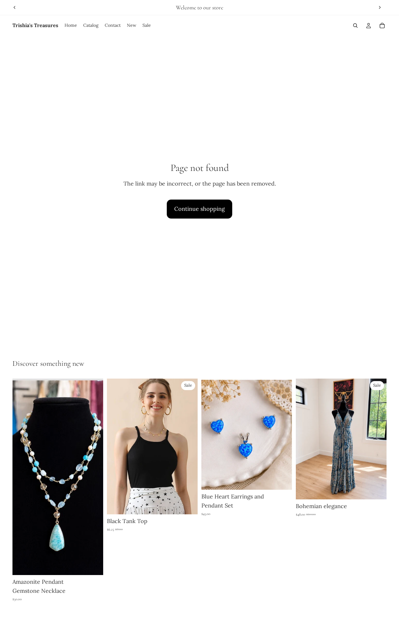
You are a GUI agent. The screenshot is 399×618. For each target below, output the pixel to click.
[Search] (355, 25)
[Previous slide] (15, 7)
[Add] (93, 565)
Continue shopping (199, 208)
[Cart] (382, 25)
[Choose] (188, 505)
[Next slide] (380, 7)
